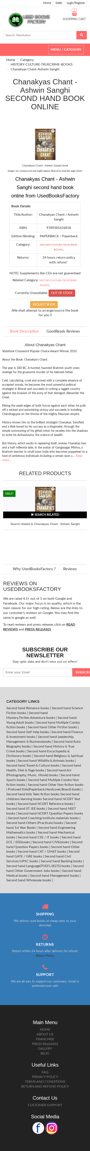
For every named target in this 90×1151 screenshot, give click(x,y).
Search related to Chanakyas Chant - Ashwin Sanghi (45, 524)
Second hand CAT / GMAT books (42, 851)
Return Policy (45, 955)
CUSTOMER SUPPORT (45, 1105)
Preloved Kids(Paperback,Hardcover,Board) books (45, 789)
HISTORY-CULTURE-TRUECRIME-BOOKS (42, 64)
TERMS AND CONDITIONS (45, 1081)
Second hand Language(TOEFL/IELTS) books (38, 866)
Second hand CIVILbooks (51, 842)
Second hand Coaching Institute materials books (44, 818)
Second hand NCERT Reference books (46, 804)
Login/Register (76, 3)
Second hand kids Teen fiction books (32, 794)
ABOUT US (45, 1034)
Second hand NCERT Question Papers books (50, 813)
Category (27, 60)
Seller (58, 3)
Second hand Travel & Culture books (33, 765)
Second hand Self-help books (28, 732)
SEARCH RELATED (47, 514)
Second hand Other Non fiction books (56, 784)
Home (47, 3)
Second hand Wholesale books (29, 880)
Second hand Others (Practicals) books (35, 823)
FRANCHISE (45, 1039)
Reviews (70, 569)
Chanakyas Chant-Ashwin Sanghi (35, 69)
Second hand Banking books (62, 861)
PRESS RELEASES (45, 1044)
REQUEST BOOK (44, 304)
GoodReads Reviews (63, 331)
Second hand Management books (55, 875)
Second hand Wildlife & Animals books (46, 760)
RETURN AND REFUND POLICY (45, 1086)
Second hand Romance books (28, 708)
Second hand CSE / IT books (39, 837)
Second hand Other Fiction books (53, 727)
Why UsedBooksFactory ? (34, 569)
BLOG (45, 1053)
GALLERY (45, 1048)
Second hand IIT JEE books (26, 808)
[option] (45, 521)
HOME (45, 1029)
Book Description (24, 331)
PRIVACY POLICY (45, 1077)
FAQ (45, 1072)
